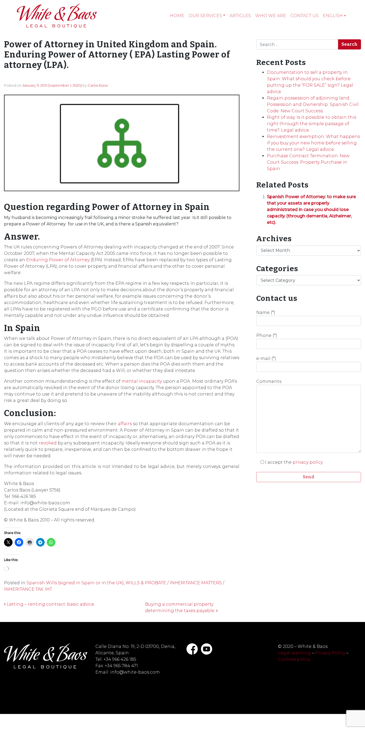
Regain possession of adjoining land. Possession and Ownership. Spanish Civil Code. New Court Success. (313, 104)
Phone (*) (266, 335)
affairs (125, 423)
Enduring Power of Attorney (58, 259)
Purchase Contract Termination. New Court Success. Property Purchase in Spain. (308, 162)
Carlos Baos (98, 85)
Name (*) (265, 312)
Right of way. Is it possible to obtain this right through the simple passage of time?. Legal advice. (311, 124)
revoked (48, 442)
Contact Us (304, 15)
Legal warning (294, 652)
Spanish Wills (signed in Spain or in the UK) (75, 582)
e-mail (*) (266, 358)
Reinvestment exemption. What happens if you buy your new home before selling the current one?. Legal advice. (313, 143)
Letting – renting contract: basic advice (50, 604)
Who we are (270, 15)
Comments (268, 381)
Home (177, 15)
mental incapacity (142, 381)
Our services (205, 15)
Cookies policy (294, 659)
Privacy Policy (330, 652)
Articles (240, 15)
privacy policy (308, 462)
